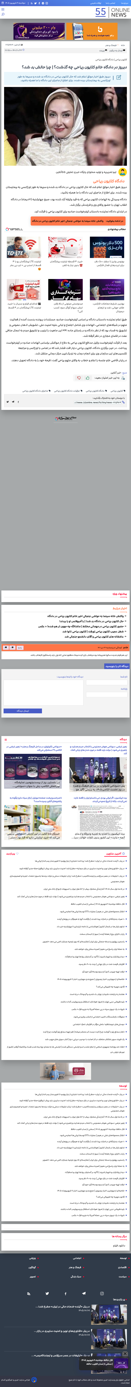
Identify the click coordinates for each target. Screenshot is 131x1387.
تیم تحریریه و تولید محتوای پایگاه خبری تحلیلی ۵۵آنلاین (86, 172)
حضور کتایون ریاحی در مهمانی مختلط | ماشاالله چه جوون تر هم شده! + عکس (81, 626)
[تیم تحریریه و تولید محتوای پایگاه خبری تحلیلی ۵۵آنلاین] (122, 172)
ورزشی (33, 1258)
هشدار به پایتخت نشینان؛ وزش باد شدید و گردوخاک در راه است (97, 994)
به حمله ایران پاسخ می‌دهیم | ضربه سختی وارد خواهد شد (100, 949)
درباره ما (125, 3)
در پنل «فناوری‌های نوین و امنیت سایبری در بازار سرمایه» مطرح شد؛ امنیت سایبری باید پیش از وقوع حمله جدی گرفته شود (72, 868)
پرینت (102, 50)
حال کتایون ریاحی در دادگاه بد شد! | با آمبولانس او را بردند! (91, 621)
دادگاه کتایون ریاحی (110, 181)
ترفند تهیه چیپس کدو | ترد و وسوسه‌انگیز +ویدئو (103, 971)
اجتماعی (78, 1258)
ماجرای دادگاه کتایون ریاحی (35, 391)
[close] (125, 1353)
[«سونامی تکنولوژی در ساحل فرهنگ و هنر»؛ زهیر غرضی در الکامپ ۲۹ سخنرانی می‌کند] (33, 771)
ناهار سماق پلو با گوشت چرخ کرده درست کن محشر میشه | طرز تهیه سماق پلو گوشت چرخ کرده (84, 1031)
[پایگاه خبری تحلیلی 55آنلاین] (113, 12)
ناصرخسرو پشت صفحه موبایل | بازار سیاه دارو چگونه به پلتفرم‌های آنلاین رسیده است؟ (36, 799)
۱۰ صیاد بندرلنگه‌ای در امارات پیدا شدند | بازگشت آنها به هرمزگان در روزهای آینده (91, 919)
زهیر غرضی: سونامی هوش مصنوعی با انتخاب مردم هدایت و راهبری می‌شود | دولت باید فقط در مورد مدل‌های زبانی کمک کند (98, 750)
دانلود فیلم (119, 1245)
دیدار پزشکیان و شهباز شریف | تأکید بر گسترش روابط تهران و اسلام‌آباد (95, 956)
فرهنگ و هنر (76, 1267)
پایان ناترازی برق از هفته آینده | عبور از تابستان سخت (102, 934)
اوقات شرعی (95, 3)
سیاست (123, 1276)
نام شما (123, 676)
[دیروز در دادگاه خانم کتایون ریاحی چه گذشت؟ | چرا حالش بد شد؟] (14, 401)
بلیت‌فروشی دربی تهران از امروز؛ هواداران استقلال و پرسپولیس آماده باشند (93, 1001)
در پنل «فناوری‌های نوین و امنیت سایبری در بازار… (62, 1331)
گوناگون (32, 1267)
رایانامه (124, 689)
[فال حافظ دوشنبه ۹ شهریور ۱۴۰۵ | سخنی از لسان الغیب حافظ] (121, 1363)
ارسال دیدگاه (23, 711)
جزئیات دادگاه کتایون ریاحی (67, 391)
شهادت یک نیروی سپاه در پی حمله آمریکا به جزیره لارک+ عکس (98, 1009)
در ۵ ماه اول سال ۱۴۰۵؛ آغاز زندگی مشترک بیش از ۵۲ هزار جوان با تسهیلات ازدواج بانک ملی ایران (84, 889)
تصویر (33, 1276)
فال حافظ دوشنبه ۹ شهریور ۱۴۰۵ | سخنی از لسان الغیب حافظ (97, 1362)
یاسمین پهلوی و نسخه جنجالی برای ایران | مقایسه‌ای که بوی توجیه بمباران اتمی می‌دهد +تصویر (84, 941)
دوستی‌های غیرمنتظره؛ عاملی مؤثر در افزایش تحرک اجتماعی (99, 1024)
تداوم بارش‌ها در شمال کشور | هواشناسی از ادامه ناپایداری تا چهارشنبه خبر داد (91, 926)
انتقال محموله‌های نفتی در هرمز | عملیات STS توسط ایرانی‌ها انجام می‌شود (92, 911)
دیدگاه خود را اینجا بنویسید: (70, 676)
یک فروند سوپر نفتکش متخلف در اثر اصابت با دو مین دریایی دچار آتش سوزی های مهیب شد (85, 1039)
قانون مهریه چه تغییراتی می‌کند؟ (110, 986)
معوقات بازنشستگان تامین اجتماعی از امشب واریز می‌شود (99, 1016)
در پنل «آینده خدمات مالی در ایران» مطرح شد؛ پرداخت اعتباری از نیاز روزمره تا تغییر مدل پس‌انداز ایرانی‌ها (80, 861)
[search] (3, 14)
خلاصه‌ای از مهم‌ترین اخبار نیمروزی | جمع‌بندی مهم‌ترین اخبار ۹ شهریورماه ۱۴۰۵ (91, 979)
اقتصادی (123, 1267)
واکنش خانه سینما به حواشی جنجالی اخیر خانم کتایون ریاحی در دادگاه (67, 221)
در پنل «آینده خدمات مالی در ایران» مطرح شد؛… (62, 1306)
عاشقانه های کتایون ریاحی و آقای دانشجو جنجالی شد (94, 636)
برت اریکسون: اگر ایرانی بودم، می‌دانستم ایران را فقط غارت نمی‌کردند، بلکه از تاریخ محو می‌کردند (100, 799)
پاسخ (20, 648)
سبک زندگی (77, 1276)
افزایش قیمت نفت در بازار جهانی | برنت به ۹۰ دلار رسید (102, 964)
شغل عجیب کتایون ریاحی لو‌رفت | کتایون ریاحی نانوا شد (93, 631)
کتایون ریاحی (117, 391)
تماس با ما (111, 3)
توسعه (124, 1258)
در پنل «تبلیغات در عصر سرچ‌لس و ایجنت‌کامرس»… (60, 1355)
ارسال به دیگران (116, 50)
